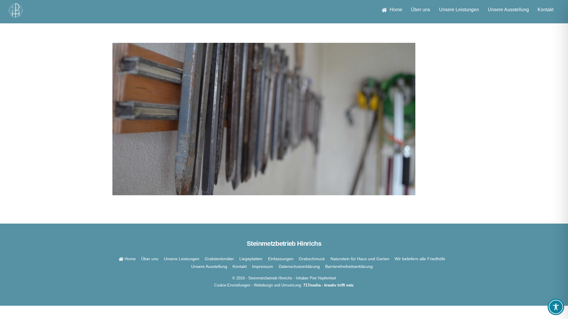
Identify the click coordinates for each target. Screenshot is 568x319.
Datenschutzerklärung (299, 266)
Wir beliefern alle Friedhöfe (420, 258)
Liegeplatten (250, 258)
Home (395, 9)
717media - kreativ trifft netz (328, 285)
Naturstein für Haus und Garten (359, 258)
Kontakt (546, 9)
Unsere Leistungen (459, 9)
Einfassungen (280, 258)
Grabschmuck (312, 258)
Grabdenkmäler (219, 258)
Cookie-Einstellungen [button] (232, 285)
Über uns (420, 9)
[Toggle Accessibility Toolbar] (556, 307)
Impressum (262, 266)
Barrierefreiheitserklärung (349, 266)
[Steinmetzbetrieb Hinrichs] (15, 14)
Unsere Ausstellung (508, 9)
